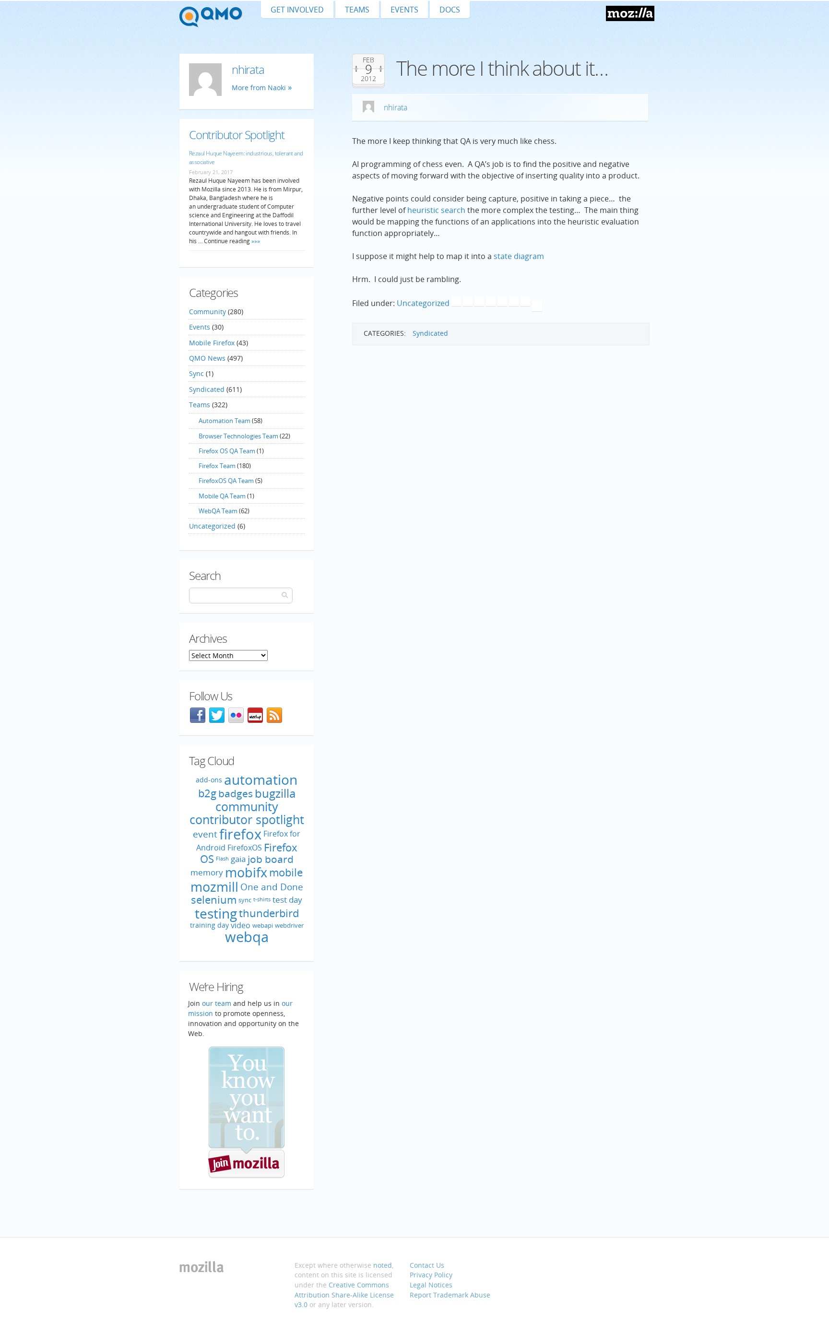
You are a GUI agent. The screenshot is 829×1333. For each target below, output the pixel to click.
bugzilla (275, 793)
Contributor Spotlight (236, 134)
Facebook (197, 715)
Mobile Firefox (212, 342)
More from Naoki (259, 87)
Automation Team (224, 420)
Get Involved (297, 9)
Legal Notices (431, 1284)
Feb (368, 60)
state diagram (519, 256)
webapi (262, 925)
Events (404, 9)
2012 (368, 78)
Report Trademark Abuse (450, 1294)
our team (216, 1003)
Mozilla (630, 13)
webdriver (289, 925)
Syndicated (430, 333)
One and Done (271, 887)
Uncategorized (423, 303)
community (246, 806)
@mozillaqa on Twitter (217, 715)
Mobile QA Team (222, 496)
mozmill (214, 887)
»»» (255, 241)
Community (207, 311)
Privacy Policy (431, 1274)
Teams (357, 9)
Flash (222, 859)
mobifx (246, 872)
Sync (196, 373)
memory (206, 872)
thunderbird (269, 913)
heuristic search (436, 210)
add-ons (209, 779)
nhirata (395, 107)
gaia (238, 859)
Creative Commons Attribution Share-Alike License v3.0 (344, 1294)
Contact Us (427, 1265)
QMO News (207, 358)
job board (271, 859)
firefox (240, 834)
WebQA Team (218, 511)
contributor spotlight (246, 819)
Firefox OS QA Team (227, 451)
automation (260, 779)
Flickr (236, 715)
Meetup (255, 715)
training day (209, 925)
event (205, 833)
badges (235, 794)
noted (382, 1265)
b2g (207, 793)
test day (287, 899)
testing (216, 913)
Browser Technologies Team (238, 436)
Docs (449, 9)
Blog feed (274, 715)
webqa (247, 936)
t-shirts (262, 899)
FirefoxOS (244, 847)
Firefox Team (217, 465)
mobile (286, 872)
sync (244, 900)
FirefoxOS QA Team (226, 480)
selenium (214, 899)
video (240, 925)
